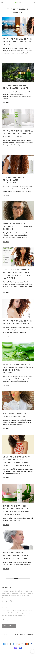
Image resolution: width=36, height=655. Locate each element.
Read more (6, 57)
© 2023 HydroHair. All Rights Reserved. (18, 634)
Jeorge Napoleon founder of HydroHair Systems (18, 226)
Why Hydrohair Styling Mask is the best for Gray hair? (16, 555)
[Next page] (28, 577)
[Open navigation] (2, 2)
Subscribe (9, 625)
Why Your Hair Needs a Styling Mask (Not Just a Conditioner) (18, 133)
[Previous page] (8, 577)
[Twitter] (6, 601)
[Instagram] (11, 601)
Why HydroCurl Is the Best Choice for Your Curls (17, 42)
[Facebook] (2, 601)
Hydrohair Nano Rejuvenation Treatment (13, 180)
